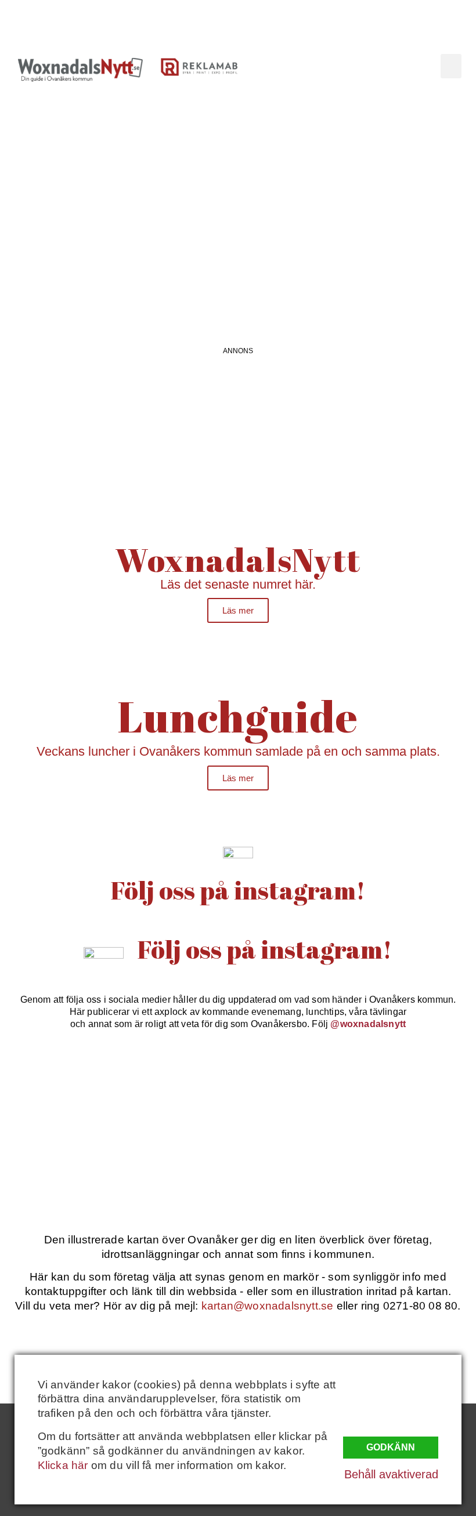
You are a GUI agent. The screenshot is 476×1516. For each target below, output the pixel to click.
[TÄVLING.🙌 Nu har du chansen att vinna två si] (57, 1090)
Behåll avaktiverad (391, 1474)
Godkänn (390, 1447)
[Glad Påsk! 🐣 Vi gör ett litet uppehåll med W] (57, 1161)
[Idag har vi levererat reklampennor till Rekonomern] (178, 1090)
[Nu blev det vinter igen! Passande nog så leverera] (178, 1161)
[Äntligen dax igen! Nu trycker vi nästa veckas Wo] (298, 1090)
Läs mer (238, 610)
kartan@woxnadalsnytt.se (267, 1306)
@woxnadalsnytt (368, 1024)
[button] (451, 66)
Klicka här (63, 1465)
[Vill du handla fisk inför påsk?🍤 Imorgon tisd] (298, 1161)
